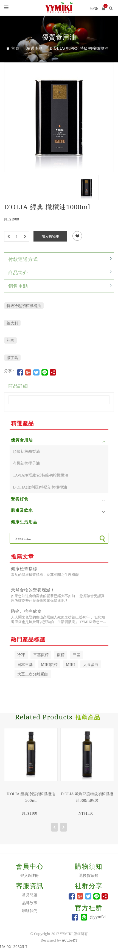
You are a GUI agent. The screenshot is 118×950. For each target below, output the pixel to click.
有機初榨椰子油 (26, 463)
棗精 (60, 654)
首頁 (15, 48)
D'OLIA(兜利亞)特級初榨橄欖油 (40, 487)
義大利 (12, 323)
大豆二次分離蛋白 (32, 674)
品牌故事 (29, 902)
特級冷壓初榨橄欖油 (24, 305)
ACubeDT (69, 940)
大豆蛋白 (91, 664)
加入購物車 (50, 236)
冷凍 (21, 654)
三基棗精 (41, 654)
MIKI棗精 (49, 664)
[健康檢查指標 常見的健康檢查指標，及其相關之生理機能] (59, 579)
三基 (76, 654)
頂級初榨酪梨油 (26, 451)
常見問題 (29, 894)
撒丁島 (12, 357)
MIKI (70, 664)
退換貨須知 (88, 875)
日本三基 (25, 664)
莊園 (10, 340)
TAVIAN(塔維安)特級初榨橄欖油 (40, 475)
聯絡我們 (29, 910)
